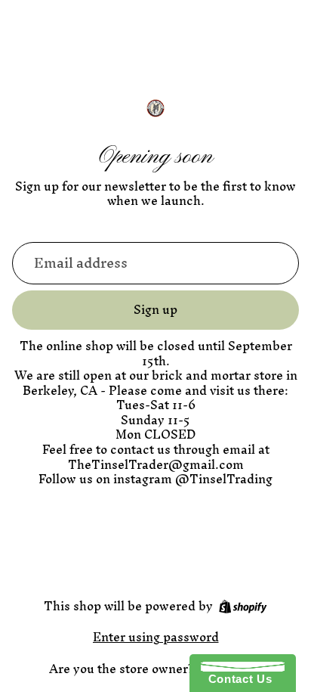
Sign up (155, 309)
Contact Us (236, 678)
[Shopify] (242, 606)
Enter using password (156, 636)
